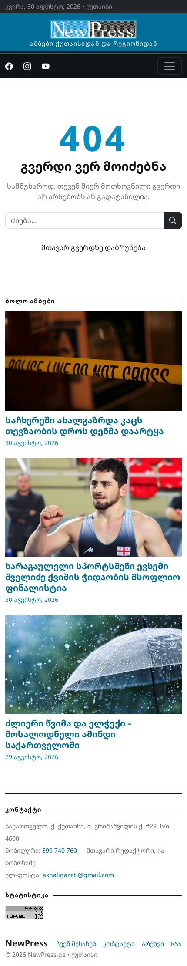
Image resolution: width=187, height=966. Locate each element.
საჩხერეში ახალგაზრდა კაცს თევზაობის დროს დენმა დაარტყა (84, 425)
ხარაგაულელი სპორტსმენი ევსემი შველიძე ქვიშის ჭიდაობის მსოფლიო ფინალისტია (92, 577)
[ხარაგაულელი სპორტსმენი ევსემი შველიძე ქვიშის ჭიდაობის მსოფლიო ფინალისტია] (93, 507)
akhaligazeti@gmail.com (78, 875)
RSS (176, 943)
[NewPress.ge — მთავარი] (93, 25)
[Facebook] (9, 66)
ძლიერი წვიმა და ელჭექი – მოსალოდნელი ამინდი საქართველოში (68, 734)
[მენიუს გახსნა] (169, 66)
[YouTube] (46, 66)
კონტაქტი (119, 943)
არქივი (153, 943)
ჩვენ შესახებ (76, 943)
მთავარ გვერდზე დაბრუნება (93, 247)
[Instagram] (27, 66)
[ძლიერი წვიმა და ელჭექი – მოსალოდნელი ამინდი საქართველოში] (93, 664)
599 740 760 (59, 850)
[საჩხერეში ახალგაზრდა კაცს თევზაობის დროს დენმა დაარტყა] (93, 361)
